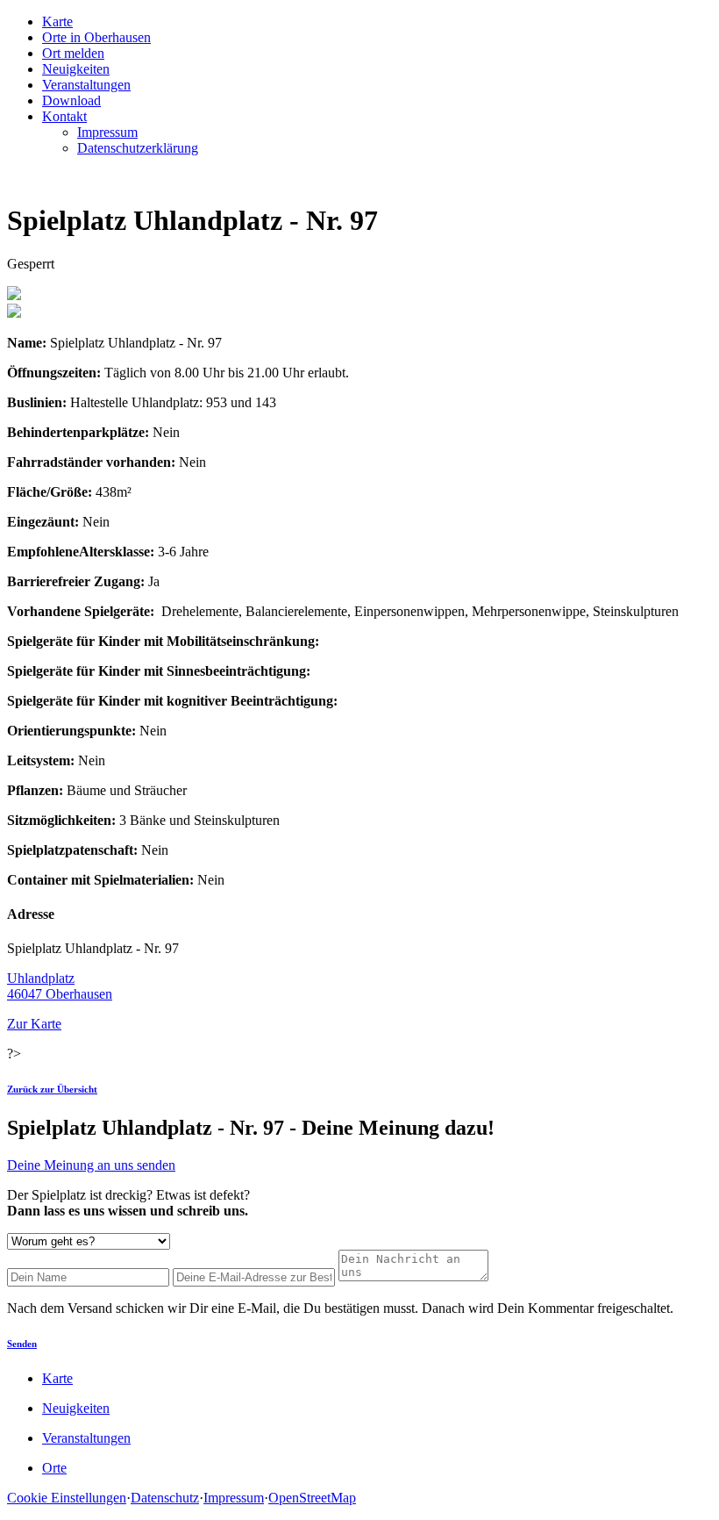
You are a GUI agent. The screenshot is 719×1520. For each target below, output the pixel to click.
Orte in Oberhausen (96, 37)
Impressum (107, 132)
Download (71, 100)
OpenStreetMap (312, 1497)
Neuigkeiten (76, 68)
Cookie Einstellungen (66, 1497)
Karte (57, 21)
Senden (22, 1343)
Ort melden (73, 53)
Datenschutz (165, 1497)
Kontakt (64, 116)
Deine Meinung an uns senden (91, 1165)
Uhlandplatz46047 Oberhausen (59, 986)
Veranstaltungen (86, 84)
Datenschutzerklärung (137, 147)
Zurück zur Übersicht (52, 1089)
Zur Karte (34, 1023)
